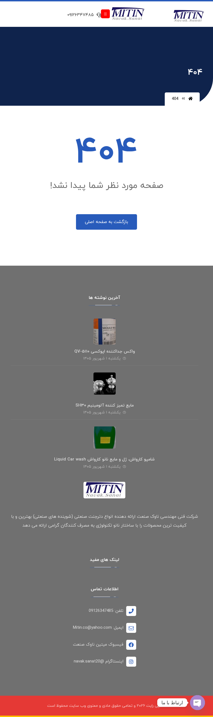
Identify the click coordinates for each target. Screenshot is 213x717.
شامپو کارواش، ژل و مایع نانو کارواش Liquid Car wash (104, 459)
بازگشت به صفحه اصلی (106, 222)
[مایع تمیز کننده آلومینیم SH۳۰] (104, 383)
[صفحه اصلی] (190, 99)
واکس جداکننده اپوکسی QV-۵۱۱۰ (104, 351)
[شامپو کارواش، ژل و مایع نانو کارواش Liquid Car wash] (104, 437)
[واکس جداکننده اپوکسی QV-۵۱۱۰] (104, 330)
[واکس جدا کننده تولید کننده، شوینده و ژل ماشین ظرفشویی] (188, 16)
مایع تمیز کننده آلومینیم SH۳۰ (104, 405)
